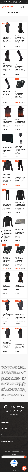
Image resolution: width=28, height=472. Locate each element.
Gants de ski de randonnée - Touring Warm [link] (7, 342)
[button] (21, 7)
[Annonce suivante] (26, 2)
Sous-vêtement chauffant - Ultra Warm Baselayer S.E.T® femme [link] (20, 205)
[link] (23, 7)
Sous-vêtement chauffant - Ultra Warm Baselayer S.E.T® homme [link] (7, 233)
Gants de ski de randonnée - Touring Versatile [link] (20, 316)
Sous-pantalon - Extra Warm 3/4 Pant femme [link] (7, 205)
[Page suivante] (17, 358)
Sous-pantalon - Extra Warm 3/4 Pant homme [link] (20, 179)
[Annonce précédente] (1, 2)
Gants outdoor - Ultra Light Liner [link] (20, 345)
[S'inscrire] (25, 457)
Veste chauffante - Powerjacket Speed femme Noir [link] (6, 175)
